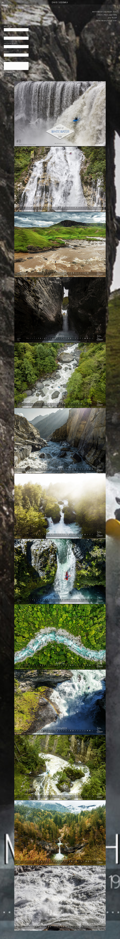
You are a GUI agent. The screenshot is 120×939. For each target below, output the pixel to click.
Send (8, 74)
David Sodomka (60, 2)
